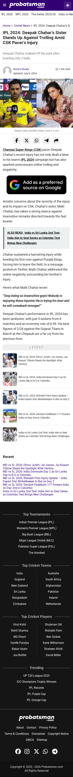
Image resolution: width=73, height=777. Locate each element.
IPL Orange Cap (36, 700)
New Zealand (19, 585)
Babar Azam (19, 649)
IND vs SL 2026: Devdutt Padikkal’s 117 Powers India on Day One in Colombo (36, 486)
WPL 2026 (21, 14)
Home (6, 25)
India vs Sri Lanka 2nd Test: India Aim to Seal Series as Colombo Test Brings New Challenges (35, 493)
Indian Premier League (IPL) (36, 522)
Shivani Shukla (21, 69)
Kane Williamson (53, 642)
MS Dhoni (19, 636)
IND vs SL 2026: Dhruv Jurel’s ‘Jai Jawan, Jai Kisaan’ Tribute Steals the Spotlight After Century (42, 360)
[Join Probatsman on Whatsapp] (46, 753)
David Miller (53, 655)
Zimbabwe (19, 604)
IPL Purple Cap (36, 694)
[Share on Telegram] (46, 140)
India (19, 573)
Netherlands (53, 604)
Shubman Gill (53, 624)
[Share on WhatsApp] (36, 140)
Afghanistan (53, 585)
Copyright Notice (58, 733)
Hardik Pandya (19, 642)
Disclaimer (38, 733)
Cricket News (22, 25)
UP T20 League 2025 (36, 675)
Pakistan (53, 591)
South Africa (53, 579)
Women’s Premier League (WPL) (37, 528)
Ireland (53, 597)
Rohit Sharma (19, 630)
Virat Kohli (19, 624)
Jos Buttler (19, 655)
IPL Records (36, 687)
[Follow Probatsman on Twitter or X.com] (37, 753)
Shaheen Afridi (53, 649)
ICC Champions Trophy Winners (36, 681)
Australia (53, 573)
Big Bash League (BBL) (36, 534)
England (20, 579)
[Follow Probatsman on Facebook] (18, 753)
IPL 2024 (27, 159)
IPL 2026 (7, 14)
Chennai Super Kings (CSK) (22, 150)
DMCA (30, 739)
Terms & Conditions (16, 733)
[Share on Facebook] (16, 140)
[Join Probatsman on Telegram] (55, 753)
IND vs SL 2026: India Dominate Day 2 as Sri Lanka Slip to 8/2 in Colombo (35, 473)
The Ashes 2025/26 (43, 14)
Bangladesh (19, 597)
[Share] (56, 140)
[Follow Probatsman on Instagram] (27, 753)
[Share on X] (26, 140)
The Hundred (37, 552)
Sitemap (42, 739)
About (20, 727)
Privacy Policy (48, 727)
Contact (31, 727)
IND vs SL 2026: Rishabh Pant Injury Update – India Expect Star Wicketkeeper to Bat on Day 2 (35, 479)
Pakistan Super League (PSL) (36, 546)
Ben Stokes (53, 636)
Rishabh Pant (53, 630)
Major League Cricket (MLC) (36, 540)
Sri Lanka (20, 591)
